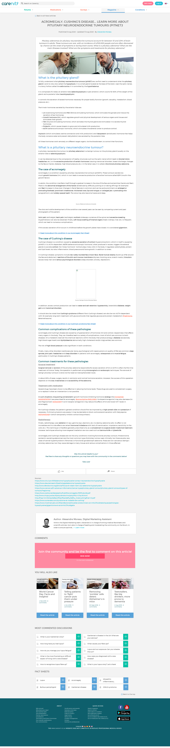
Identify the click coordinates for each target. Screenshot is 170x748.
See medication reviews (95, 713)
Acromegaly (76, 680)
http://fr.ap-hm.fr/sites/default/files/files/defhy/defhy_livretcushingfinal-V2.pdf (65, 498)
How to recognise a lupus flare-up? (53, 664)
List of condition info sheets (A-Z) (97, 717)
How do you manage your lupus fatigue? (55, 651)
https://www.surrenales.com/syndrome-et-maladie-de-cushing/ (59, 500)
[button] (28, 10)
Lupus (42, 680)
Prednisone (127, 316)
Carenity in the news (70, 710)
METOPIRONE (43, 415)
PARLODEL (92, 399)
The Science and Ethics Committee (46, 718)
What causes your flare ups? (98, 644)
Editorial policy (69, 712)
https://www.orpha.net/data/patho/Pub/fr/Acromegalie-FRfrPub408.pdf (62, 493)
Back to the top (129, 694)
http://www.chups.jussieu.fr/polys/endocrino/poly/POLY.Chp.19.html (61, 495)
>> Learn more (78, 528)
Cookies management (71, 718)
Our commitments (41, 722)
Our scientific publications (44, 720)
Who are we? (39, 708)
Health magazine (93, 708)
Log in (159, 3)
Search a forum (92, 710)
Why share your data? (42, 710)
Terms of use (68, 717)
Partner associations (42, 715)
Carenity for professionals (72, 722)
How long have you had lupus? (52, 644)
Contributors (40, 717)
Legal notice (68, 715)
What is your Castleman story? (52, 637)
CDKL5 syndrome (109, 687)
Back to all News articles (46, 16)
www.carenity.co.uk (58, 728)
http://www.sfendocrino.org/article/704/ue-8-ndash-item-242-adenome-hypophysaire (68, 486)
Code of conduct (69, 713)
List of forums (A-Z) (93, 715)
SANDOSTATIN (44, 399)
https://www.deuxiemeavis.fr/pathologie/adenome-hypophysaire (60, 483)
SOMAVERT (57, 402)
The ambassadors (41, 713)
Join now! (148, 3)
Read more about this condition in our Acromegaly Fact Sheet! (64, 233)
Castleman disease (79, 687)
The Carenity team (41, 712)
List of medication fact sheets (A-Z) (98, 718)
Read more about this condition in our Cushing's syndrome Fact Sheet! (68, 324)
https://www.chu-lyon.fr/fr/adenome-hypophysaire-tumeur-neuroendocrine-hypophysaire (70, 481)
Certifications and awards (72, 708)
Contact (67, 720)
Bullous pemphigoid (48, 687)
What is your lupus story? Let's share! (101, 664)
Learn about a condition (95, 712)
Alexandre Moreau (104, 32)
